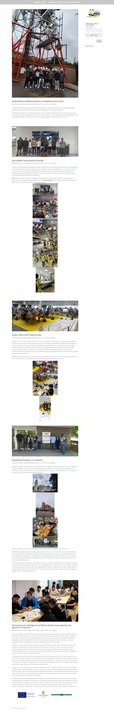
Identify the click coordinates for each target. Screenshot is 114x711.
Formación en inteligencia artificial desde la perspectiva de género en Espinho (41, 626)
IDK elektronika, (69, 169)
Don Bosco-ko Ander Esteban (58, 356)
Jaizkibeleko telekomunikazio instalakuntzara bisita (37, 101)
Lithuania (68, 466)
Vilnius (63, 466)
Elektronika (20, 343)
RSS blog (90, 46)
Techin (73, 468)
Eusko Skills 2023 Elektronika (26, 334)
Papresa (14, 171)
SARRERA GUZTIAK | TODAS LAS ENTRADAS (64, 2)
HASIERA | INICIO (40, 2)
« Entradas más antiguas (19, 708)
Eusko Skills (42, 341)
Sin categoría (53, 104)
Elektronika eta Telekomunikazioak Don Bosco (27, 104)
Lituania (54, 552)
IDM (39, 169)
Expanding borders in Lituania (27, 459)
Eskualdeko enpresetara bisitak (28, 160)
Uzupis (66, 549)
